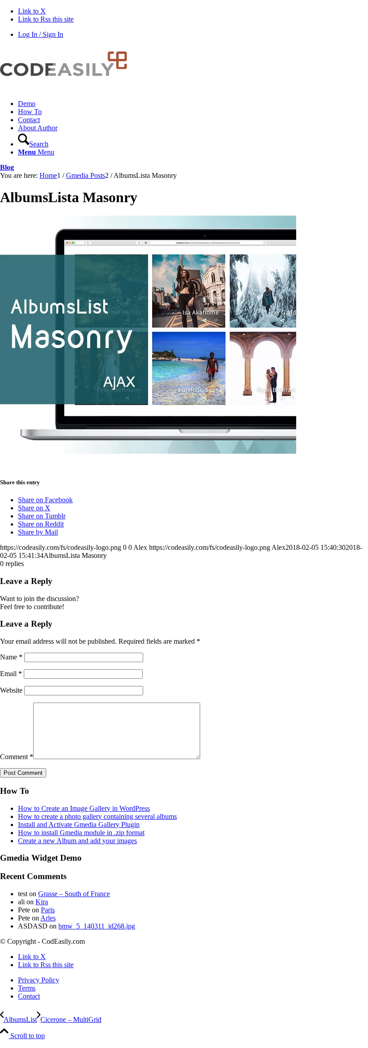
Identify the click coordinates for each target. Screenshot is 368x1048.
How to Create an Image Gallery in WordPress (84, 808)
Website (11, 690)
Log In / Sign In (40, 34)
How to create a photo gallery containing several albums (97, 816)
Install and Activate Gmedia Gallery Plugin (79, 824)
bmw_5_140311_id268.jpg (96, 926)
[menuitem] (193, 104)
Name (11, 657)
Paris (48, 910)
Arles (48, 918)
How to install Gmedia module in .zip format (81, 832)
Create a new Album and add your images (77, 841)
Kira (41, 902)
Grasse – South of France (74, 894)
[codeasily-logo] (67, 88)
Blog (7, 167)
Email (11, 673)
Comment (16, 757)
